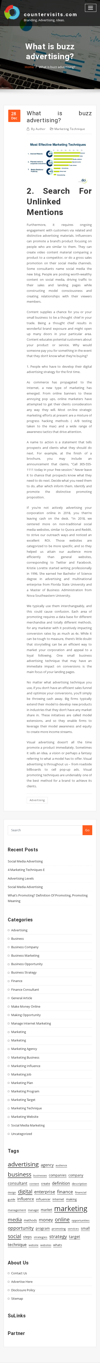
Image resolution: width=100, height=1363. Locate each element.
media (15, 1219)
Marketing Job (21, 1074)
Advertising (19, 930)
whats (57, 1245)
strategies (40, 1237)
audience (61, 1165)
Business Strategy (24, 972)
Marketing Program (25, 1091)
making (71, 1199)
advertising (37, 800)
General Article (21, 998)
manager (33, 1210)
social (14, 1236)
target (74, 1236)
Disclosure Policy (23, 1290)
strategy (58, 1236)
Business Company (25, 947)
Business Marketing (25, 955)
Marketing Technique (69, 129)
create (45, 1183)
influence (25, 1199)
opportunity (21, 1228)
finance (65, 1191)
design (12, 1192)
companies (58, 1175)
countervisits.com (50, 14)
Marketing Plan (22, 1083)
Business (17, 938)
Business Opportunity (27, 964)
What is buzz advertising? (57, 67)
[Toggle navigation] (91, 8)
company (75, 1175)
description (79, 1184)
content (34, 1183)
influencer (43, 1199)
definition (61, 1183)
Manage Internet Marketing (31, 1023)
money (46, 1220)
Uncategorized (21, 1134)
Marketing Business (25, 1057)
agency (47, 1165)
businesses (40, 1175)
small (85, 1228)
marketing (70, 1208)
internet (58, 1199)
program (43, 1228)
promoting (59, 1228)
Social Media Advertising (25, 861)
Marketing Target (23, 1100)
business (19, 1174)
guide (11, 1199)
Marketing (18, 1032)
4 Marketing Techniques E (26, 870)
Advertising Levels (21, 878)
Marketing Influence (25, 1066)
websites (45, 1245)
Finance (16, 981)
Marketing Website (24, 1116)
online (62, 1219)
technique (17, 1244)
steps (27, 1236)
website (33, 1245)
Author (38, 129)
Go (87, 830)
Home (29, 67)
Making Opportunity (26, 1015)
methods (30, 1220)
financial (80, 1192)
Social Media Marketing (28, 1125)
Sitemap (17, 1298)
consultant (17, 1183)
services (73, 1228)
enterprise (44, 1192)
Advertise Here (22, 1281)
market (46, 1209)
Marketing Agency (24, 1049)
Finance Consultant (25, 989)
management (17, 1210)
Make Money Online (25, 1006)
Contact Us (19, 1273)
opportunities (81, 1220)
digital (25, 1191)
